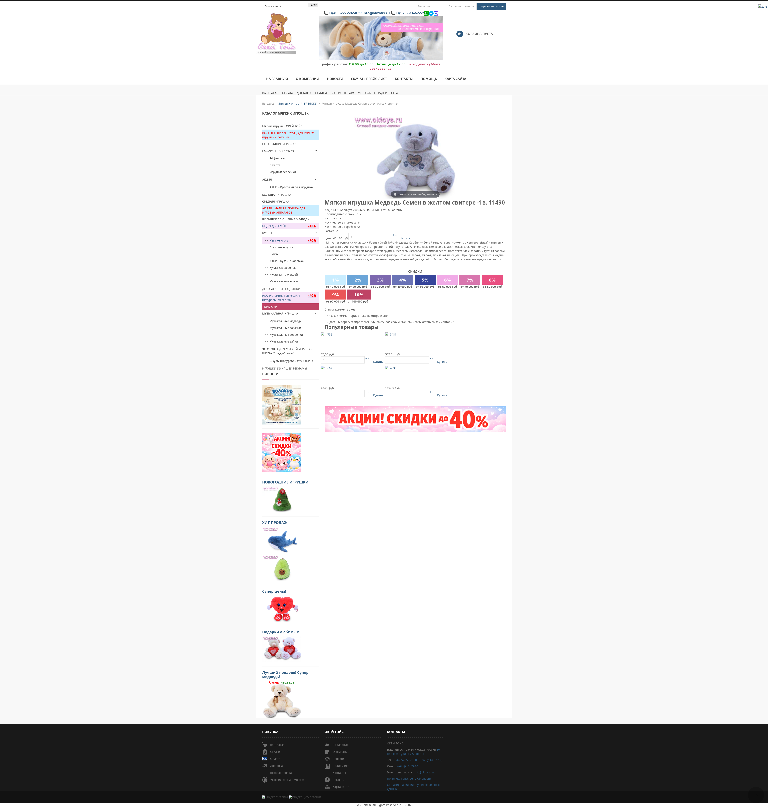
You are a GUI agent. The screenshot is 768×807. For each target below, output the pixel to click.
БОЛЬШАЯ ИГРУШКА (276, 195)
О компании (341, 752)
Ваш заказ (277, 745)
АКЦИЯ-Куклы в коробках (287, 261)
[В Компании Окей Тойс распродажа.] (281, 699)
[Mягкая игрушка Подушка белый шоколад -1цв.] (390, 368)
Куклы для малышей (284, 274)
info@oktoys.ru (376, 13)
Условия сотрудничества (287, 780)
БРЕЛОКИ (270, 307)
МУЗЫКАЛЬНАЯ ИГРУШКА (280, 313)
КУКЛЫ (267, 233)
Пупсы (274, 254)
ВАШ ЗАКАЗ (270, 93)
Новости (338, 759)
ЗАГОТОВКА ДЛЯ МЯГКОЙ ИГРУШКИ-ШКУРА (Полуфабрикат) (288, 351)
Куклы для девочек (283, 268)
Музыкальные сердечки (286, 335)
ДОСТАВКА (304, 93)
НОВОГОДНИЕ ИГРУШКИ (279, 144)
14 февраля (277, 158)
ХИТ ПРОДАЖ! (275, 522)
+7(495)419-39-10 (406, 766)
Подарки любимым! (281, 631)
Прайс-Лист (341, 766)
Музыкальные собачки (285, 328)
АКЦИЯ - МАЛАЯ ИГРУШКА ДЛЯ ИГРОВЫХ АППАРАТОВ (283, 210)
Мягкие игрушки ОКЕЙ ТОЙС (282, 126)
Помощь (338, 780)
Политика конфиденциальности (409, 778)
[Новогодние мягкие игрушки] (281, 499)
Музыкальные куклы (284, 281)
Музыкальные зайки (284, 341)
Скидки (275, 752)
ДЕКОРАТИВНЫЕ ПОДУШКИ (281, 289)
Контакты (339, 773)
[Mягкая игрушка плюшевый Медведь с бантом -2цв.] (390, 334)
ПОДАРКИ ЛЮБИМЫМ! (278, 151)
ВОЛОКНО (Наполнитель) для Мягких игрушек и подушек (288, 135)
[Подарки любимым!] (281, 649)
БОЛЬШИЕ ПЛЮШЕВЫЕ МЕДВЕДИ (286, 219)
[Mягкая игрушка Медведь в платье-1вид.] (326, 334)
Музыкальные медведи (286, 321)
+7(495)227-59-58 (342, 13)
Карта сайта (341, 787)
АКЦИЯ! (267, 179)
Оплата (275, 759)
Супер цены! (274, 591)
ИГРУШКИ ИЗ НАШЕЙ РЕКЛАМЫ (284, 368)
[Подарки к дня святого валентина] (281, 404)
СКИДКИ (321, 93)
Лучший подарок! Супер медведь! (285, 674)
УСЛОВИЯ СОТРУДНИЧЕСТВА (378, 93)
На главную (341, 745)
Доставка (276, 766)
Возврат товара (281, 773)
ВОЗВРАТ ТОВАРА (342, 93)
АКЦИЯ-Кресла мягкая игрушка (291, 187)
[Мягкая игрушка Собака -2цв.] (326, 368)
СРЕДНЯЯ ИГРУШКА (275, 201)
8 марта (275, 165)
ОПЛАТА (287, 93)
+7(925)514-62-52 (409, 13)
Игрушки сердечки (283, 172)
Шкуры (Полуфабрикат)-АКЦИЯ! (291, 361)
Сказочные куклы (282, 247)
